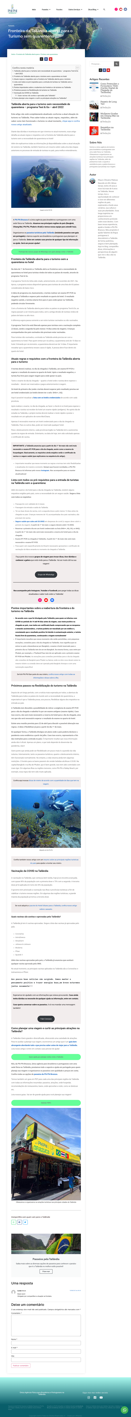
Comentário (16, 1313)
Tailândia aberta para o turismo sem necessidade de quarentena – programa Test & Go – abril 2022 (46, 72)
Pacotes (59, 9)
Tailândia (11, 26)
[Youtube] (120, 9)
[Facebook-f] (46, 59)
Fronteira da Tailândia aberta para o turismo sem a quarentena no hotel (40, 76)
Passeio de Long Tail (109, 102)
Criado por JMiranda (74, 1416)
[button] (104, 9)
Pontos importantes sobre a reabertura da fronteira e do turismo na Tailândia (42, 87)
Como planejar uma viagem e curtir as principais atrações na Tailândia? (40, 98)
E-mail (14, 1347)
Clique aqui (46, 1271)
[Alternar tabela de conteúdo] (76, 67)
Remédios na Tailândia (107, 128)
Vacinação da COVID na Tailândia (26, 93)
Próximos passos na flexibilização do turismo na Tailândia (35, 90)
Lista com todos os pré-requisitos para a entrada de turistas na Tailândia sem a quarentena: (43, 83)
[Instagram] (41, 59)
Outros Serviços (74, 9)
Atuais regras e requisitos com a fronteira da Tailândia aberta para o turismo (42, 79)
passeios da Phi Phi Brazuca (45, 1074)
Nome (14, 1339)
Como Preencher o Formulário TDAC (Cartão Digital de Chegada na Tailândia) (110, 88)
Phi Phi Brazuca (21, 220)
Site (12, 1356)
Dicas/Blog (92, 9)
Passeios (45, 9)
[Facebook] (125, 9)
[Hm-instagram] (116, 9)
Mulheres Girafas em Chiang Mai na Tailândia (110, 115)
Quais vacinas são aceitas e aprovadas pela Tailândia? (36, 96)
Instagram (45, 470)
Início (34, 9)
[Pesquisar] (116, 63)
